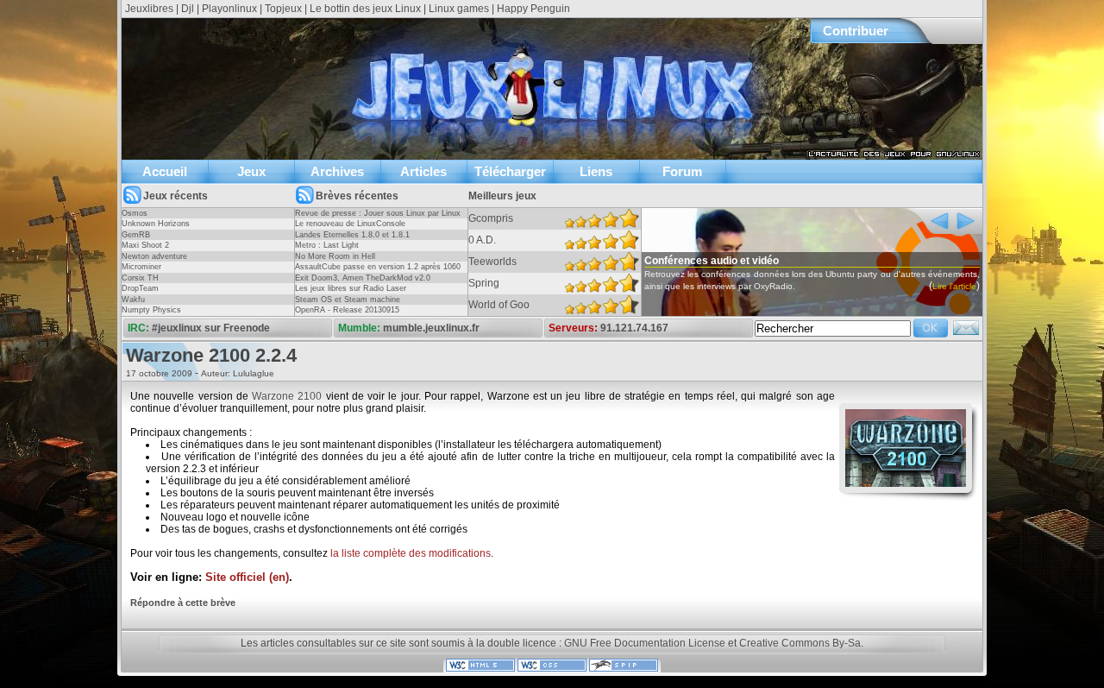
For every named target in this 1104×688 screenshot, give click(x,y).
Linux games (459, 9)
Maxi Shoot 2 (145, 245)
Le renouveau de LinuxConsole (350, 223)
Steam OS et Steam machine (347, 299)
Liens (596, 171)
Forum (682, 171)
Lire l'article (954, 286)
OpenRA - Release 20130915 (347, 310)
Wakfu (133, 299)
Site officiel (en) (247, 577)
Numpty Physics (151, 310)
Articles (423, 171)
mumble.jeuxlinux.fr (431, 328)
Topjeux (283, 9)
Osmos (134, 213)
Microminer (141, 266)
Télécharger (510, 171)
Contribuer (855, 30)
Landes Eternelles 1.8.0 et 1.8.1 (352, 234)
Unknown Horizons (156, 223)
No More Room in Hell (335, 256)
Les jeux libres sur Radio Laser (350, 288)
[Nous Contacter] (966, 333)
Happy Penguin (533, 9)
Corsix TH (140, 278)
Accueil (164, 171)
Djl (187, 9)
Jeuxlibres (149, 9)
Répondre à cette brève (182, 602)
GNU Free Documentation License (644, 643)
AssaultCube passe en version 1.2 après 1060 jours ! (378, 271)
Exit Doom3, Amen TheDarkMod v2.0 (362, 278)
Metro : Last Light (327, 245)
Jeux (251, 171)
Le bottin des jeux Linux (365, 9)
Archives (337, 171)
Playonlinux (229, 9)
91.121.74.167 (634, 328)
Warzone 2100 (287, 396)
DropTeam (140, 288)
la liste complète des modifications (410, 553)
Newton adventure (154, 256)
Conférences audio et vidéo (711, 261)
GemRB (136, 234)
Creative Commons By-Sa (800, 643)
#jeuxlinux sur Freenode (211, 328)
